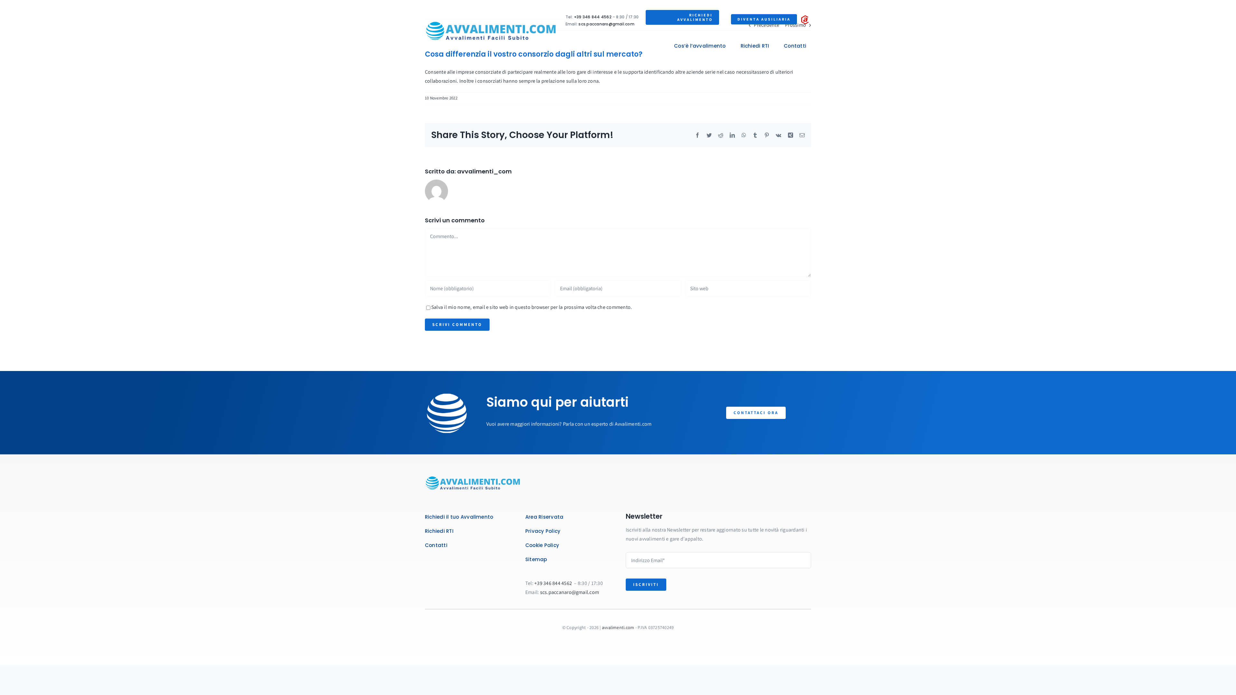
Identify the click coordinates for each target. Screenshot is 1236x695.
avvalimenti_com (484, 171)
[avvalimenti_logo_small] (491, 20)
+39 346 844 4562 (593, 17)
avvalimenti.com (618, 627)
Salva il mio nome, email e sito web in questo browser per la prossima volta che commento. (531, 307)
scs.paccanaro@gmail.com (606, 24)
